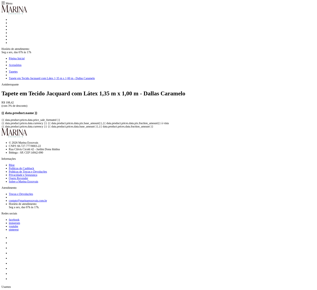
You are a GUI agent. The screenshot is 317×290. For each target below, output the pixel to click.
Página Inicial (17, 58)
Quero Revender (18, 178)
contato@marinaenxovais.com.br (28, 200)
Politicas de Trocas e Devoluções (28, 171)
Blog (11, 165)
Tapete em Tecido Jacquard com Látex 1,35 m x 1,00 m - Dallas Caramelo (52, 78)
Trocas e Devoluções (21, 194)
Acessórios (15, 65)
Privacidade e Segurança (23, 174)
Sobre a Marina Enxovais (23, 181)
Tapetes (13, 71)
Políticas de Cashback (21, 168)
